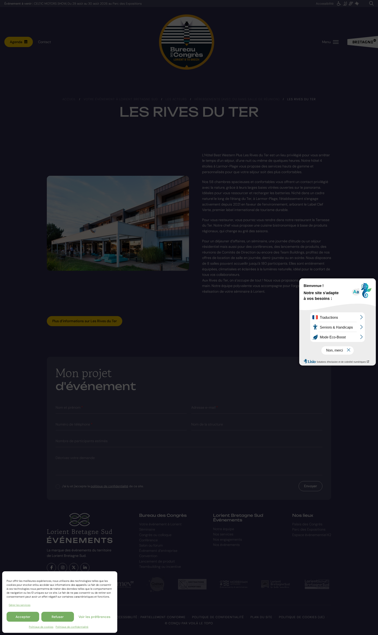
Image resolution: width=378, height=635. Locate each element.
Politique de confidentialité (72, 627)
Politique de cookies (41, 627)
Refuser (58, 617)
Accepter (23, 617)
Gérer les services (19, 605)
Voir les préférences (94, 617)
